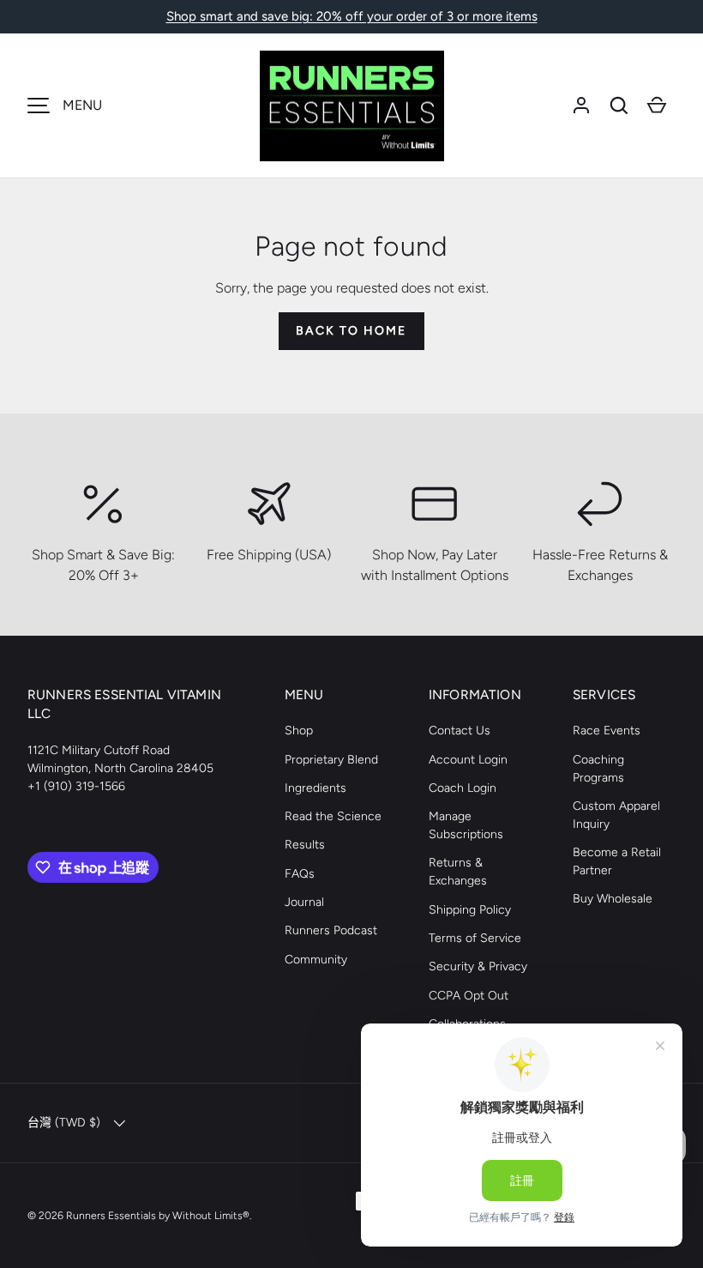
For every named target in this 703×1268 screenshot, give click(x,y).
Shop (299, 730)
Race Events (606, 730)
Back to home (351, 330)
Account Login (468, 759)
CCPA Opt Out (468, 995)
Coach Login (462, 788)
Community (316, 959)
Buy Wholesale (612, 898)
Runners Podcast (331, 930)
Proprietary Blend (331, 759)
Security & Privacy (478, 966)
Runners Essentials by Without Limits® (157, 1215)
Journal (304, 902)
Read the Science (333, 816)
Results (305, 844)
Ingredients (315, 788)
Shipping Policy (470, 910)
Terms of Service (475, 938)
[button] (619, 105)
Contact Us (459, 730)
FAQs (300, 873)
